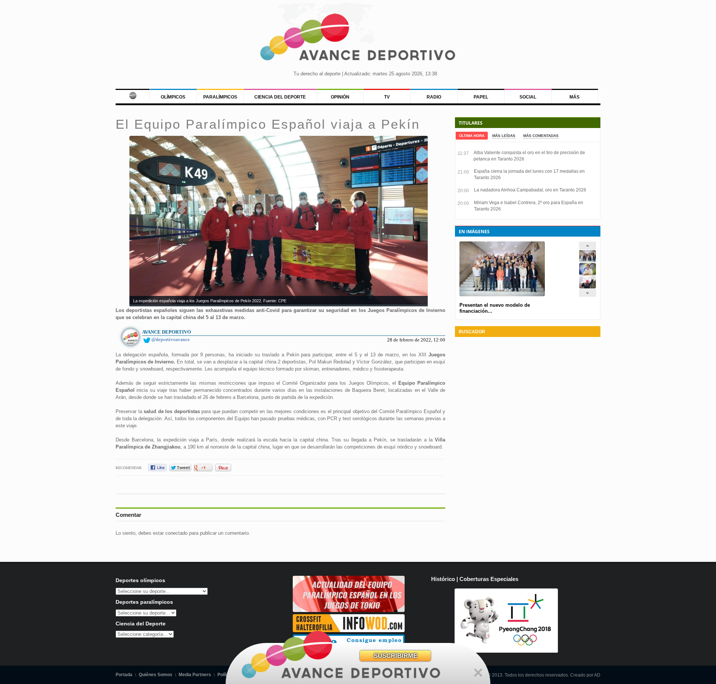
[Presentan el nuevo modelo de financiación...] (587, 260)
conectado (176, 533)
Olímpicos (173, 97)
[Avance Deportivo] (358, 39)
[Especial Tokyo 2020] (349, 610)
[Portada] (133, 94)
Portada (124, 674)
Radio (434, 97)
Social (527, 97)
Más (574, 97)
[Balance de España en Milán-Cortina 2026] (587, 274)
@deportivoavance (170, 339)
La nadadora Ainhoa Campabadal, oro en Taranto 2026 (530, 190)
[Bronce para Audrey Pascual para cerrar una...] (587, 287)
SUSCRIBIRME (395, 655)
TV (387, 97)
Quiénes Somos (155, 674)
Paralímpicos (220, 97)
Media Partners (195, 674)
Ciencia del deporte (280, 97)
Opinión (340, 97)
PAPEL (481, 97)
